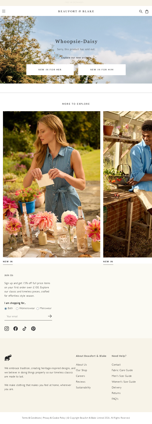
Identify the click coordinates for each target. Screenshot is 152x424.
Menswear (46, 308)
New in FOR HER (50, 70)
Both (10, 308)
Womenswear (27, 308)
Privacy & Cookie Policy (54, 418)
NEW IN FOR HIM (102, 70)
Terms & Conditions (31, 418)
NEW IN (8, 262)
